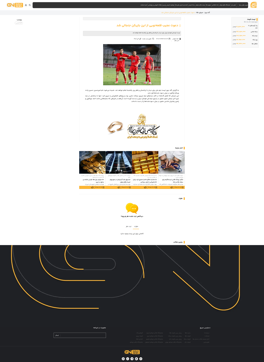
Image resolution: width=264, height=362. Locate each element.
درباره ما (206, 333)
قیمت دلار (188, 342)
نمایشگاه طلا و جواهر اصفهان (154, 342)
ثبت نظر (128, 226)
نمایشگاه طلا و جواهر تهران (173, 342)
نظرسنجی (206, 342)
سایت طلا (188, 333)
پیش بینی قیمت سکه (175, 336)
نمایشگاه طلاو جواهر (224, 5)
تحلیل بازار (233, 5)
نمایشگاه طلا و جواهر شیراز (154, 333)
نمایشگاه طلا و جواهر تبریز (155, 336)
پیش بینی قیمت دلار (175, 339)
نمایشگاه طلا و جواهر (136, 342)
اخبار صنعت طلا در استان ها (201, 339)
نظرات (136, 226)
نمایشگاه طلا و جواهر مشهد (154, 339)
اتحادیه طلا (139, 339)
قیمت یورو (139, 336)
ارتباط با (207, 336)
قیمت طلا (188, 336)
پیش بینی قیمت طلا (175, 333)
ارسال (57, 335)
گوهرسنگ (139, 333)
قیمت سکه (187, 339)
